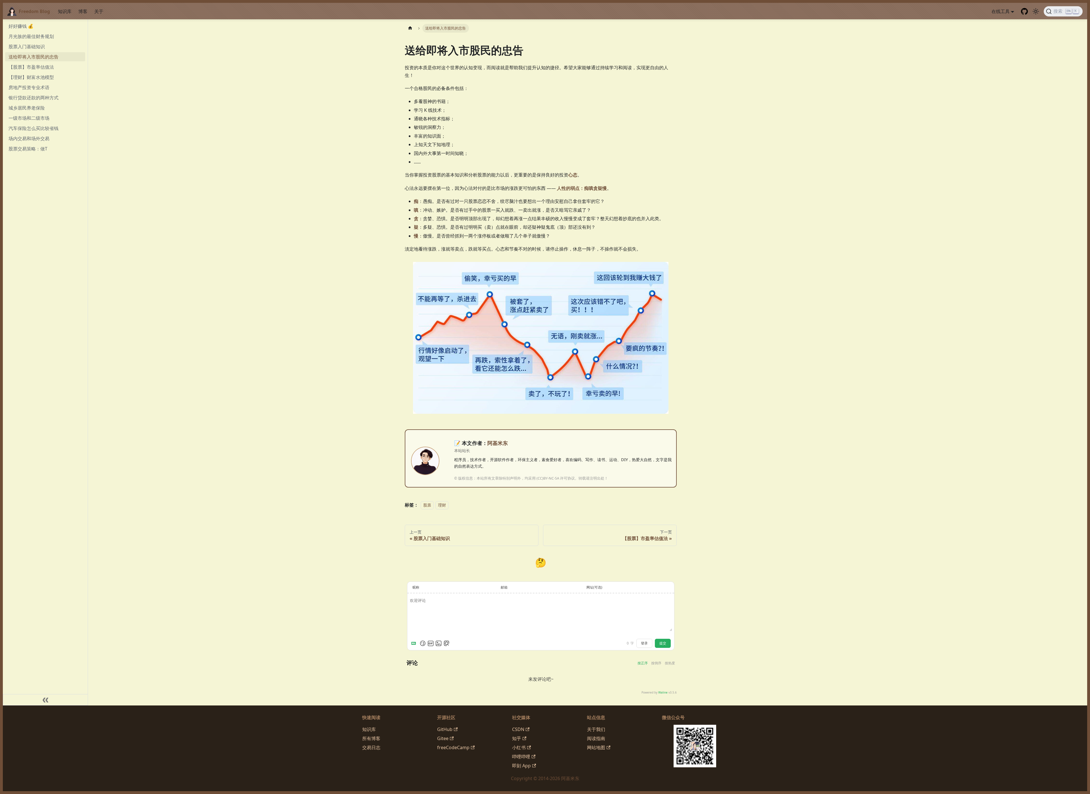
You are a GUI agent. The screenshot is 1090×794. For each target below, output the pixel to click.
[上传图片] (438, 643)
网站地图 (596, 747)
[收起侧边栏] (45, 699)
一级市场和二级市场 (29, 118)
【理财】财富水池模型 (31, 77)
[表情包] (430, 643)
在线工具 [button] (1001, 11)
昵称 (415, 587)
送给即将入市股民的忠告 (33, 57)
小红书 (519, 747)
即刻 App (521, 766)
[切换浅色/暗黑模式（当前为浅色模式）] (1035, 11)
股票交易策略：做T (28, 149)
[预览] (446, 643)
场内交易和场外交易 (29, 138)
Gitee (442, 738)
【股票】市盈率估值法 (31, 67)
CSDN (518, 729)
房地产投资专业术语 (29, 87)
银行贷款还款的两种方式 (33, 97)
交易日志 (371, 747)
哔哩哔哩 (521, 756)
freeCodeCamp (453, 747)
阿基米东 (497, 443)
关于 (98, 11)
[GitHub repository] (1024, 11)
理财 (442, 505)
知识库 (65, 11)
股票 (427, 505)
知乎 (516, 738)
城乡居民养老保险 (27, 108)
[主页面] (410, 28)
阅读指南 (596, 738)
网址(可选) (594, 587)
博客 (82, 11)
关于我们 (596, 729)
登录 (644, 643)
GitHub (444, 729)
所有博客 (371, 738)
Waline (663, 692)
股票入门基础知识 (27, 46)
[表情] (422, 643)
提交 (662, 643)
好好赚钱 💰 (21, 26)
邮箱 (504, 587)
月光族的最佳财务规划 (31, 36)
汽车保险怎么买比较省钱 (33, 128)
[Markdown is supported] (414, 643)
